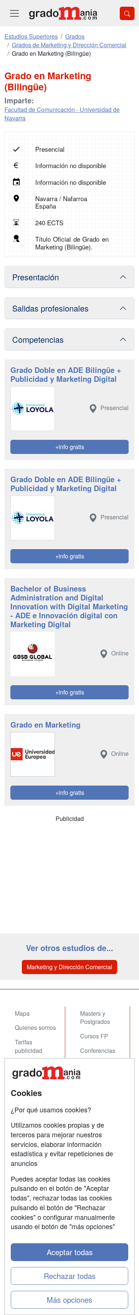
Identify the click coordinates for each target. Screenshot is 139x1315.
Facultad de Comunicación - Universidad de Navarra (62, 113)
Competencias (38, 339)
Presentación (35, 277)
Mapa (22, 1013)
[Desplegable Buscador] (127, 13)
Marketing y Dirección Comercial (69, 967)
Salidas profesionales (50, 308)
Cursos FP (94, 1036)
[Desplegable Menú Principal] (14, 13)
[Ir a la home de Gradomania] (63, 13)
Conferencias (97, 1050)
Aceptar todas (70, 1252)
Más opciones (69, 1299)
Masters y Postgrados (95, 1017)
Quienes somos (35, 1027)
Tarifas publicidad (28, 1046)
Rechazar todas (70, 1275)
